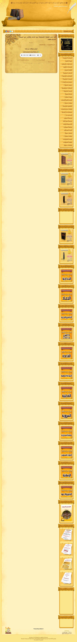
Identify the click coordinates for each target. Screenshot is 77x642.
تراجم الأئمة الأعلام (66, 100)
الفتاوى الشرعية (67, 106)
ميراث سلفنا (68, 97)
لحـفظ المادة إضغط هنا (30, 52)
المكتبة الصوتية (28, 26)
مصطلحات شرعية (67, 112)
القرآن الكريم (68, 70)
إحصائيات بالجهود (67, 64)
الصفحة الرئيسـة (51, 44)
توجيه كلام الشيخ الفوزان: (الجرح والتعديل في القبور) (40, 69)
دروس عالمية (68, 85)
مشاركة (31, 42)
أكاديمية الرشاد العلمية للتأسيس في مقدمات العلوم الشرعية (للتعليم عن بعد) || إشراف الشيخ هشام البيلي (66, 125)
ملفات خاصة (68, 103)
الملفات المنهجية (67, 88)
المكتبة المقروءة (40, 26)
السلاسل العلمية (67, 76)
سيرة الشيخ (52, 26)
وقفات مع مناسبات (66, 109)
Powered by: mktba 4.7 (38, 628)
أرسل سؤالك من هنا (31, 49)
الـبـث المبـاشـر (68, 130)
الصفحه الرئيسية (63, 26)
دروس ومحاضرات (67, 82)
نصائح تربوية (68, 94)
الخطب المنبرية (67, 73)
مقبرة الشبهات (42, 44)
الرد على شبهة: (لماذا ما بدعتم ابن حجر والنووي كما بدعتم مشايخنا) (36, 71)
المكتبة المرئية (15, 26)
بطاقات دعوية (68, 145)
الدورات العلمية (67, 79)
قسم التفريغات (67, 139)
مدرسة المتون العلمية (68, 119)
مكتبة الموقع (68, 127)
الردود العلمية (68, 91)
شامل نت (36, 639)
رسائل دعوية (68, 133)
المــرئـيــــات (69, 115)
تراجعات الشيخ (67, 67)
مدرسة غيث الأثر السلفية (67, 122)
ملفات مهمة (68, 136)
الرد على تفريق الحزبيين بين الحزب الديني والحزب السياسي (39, 65)
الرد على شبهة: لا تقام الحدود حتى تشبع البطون (41, 67)
